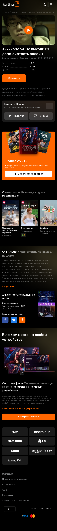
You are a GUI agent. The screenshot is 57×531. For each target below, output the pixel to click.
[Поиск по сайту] (44, 4)
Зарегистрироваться (30, 174)
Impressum (7, 474)
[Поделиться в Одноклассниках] (22, 320)
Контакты (7, 495)
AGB (4, 490)
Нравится (18, 116)
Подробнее (8, 286)
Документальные (27, 12)
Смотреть (14, 78)
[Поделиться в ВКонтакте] (14, 320)
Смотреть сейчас (28, 417)
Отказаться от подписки (15, 500)
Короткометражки (28, 58)
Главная (5, 12)
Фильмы (14, 12)
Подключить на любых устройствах (20, 409)
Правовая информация (14, 479)
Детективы (7, 236)
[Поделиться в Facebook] (5, 320)
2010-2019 (48, 58)
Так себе (43, 116)
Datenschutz (9, 484)
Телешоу (45, 233)
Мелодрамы (26, 231)
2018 (40, 58)
